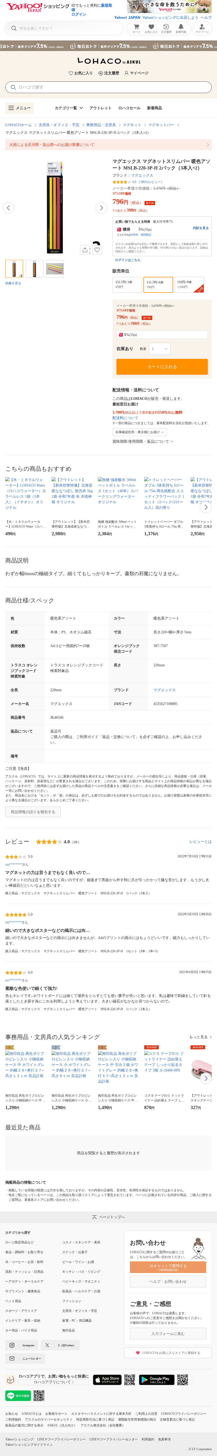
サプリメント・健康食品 (22, 1291)
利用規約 (148, 1439)
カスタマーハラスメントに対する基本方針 (101, 1414)
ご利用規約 (13, 1419)
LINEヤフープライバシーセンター (113, 1439)
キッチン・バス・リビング (81, 1271)
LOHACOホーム (18, 125)
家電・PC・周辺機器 (77, 1320)
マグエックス (142, 175)
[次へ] (101, 208)
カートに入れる (162, 366)
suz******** (13, 864)
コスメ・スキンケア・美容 (81, 1242)
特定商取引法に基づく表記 (95, 1419)
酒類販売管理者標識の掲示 (137, 1419)
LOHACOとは (32, 1414)
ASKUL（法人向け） (62, 1425)
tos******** (13, 980)
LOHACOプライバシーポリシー (183, 1414)
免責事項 (164, 1439)
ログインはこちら (128, 260)
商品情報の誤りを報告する (33, 812)
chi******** (13, 922)
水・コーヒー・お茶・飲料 (24, 1261)
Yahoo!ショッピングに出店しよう (170, 17)
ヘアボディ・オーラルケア (24, 1281)
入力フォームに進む (168, 1334)
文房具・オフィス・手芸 (59, 125)
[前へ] (8, 208)
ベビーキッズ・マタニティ (81, 1281)
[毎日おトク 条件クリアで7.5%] (108, 45)
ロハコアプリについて (52, 1382)
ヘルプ (206, 17)
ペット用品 (13, 1301)
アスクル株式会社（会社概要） (103, 1425)
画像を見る (13, 283)
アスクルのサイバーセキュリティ (49, 1419)
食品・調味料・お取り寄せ (24, 1252)
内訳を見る (201, 228)
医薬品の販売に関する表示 (24, 1425)
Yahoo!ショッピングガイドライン (29, 1444)
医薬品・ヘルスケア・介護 (81, 1291)
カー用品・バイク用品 (21, 1330)
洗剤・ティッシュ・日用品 (24, 1271)
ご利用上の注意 (146, 1414)
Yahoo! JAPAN (127, 17)
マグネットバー (161, 125)
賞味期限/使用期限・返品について (140, 441)
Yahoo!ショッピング (19, 1439)
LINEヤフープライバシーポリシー (61, 1439)
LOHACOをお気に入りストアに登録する (171, 1353)
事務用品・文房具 (101, 125)
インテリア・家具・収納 (22, 1320)
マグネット (132, 125)
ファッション (71, 1301)
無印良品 (68, 1330)
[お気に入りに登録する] (97, 250)
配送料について (125, 418)
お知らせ (11, 1414)
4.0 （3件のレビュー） (148, 182)
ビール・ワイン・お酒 (78, 1261)
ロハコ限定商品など (19, 1242)
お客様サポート (56, 1414)
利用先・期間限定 (140, 234)
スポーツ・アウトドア (21, 1310)
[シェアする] (85, 250)
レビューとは (200, 842)
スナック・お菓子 (75, 1252)
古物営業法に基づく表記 (177, 1419)
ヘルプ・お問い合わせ (168, 1282)
